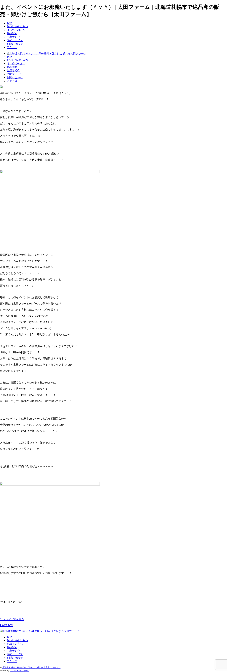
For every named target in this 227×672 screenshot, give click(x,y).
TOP (9, 23)
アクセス (12, 47)
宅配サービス (15, 40)
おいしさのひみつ (17, 26)
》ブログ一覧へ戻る (12, 619)
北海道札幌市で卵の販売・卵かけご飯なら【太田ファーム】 (31, 667)
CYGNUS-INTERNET (19, 670)
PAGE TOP (6, 625)
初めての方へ (15, 643)
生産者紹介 (13, 36)
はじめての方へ (16, 29)
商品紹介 (12, 33)
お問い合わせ (15, 43)
